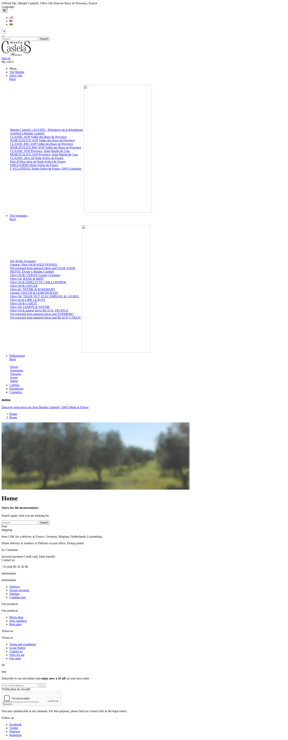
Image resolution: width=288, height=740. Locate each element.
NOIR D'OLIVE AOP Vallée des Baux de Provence (42, 140)
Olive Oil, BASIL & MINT (27, 278)
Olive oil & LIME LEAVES (27, 300)
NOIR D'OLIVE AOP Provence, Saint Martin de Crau (44, 154)
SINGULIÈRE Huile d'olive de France (34, 165)
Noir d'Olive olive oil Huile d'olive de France (38, 161)
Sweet (14, 377)
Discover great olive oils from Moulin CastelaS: (31, 407)
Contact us (16, 651)
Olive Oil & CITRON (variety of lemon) (35, 275)
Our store (15, 658)
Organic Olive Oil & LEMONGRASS (34, 292)
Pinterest (14, 731)
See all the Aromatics (23, 261)
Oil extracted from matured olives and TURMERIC (42, 314)
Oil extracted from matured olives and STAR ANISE (42, 268)
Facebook (15, 724)
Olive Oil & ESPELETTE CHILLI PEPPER (38, 282)
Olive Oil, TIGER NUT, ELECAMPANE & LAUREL (44, 296)
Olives (14, 367)
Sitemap (14, 593)
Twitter (13, 728)
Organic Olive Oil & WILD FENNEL (34, 264)
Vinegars (15, 374)
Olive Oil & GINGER (24, 285)
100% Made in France (75, 407)
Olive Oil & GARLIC (23, 303)
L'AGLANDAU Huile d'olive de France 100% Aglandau (45, 168)
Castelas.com (17, 597)
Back (12, 79)
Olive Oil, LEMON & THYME (30, 307)
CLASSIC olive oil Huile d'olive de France (36, 158)
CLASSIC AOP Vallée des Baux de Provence (38, 137)
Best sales (15, 624)
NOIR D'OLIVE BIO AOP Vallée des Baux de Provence (45, 147)
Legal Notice (17, 647)
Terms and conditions (22, 644)
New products (18, 620)
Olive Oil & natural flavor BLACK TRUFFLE (39, 310)
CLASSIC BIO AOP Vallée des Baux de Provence (41, 144)
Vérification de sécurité (16, 689)
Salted (14, 381)
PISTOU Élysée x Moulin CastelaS (32, 271)
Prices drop (16, 617)
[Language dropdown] (5, 11)
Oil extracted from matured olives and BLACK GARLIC (45, 317)
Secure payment (19, 590)
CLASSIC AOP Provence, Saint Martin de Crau (40, 151)
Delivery (14, 586)
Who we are (16, 655)
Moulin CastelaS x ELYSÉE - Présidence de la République (46, 129)
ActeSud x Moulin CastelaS (27, 133)
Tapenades (16, 370)
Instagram (15, 735)
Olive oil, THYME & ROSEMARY (32, 289)
